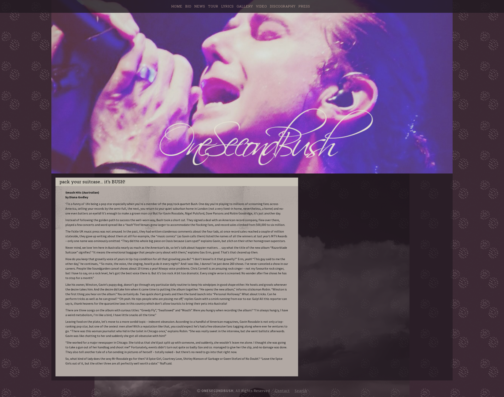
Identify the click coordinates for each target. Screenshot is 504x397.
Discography (283, 6)
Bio (188, 6)
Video (261, 6)
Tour (213, 6)
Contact (282, 390)
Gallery (245, 6)
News (199, 6)
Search (301, 390)
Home (176, 6)
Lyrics (227, 6)
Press (304, 6)
